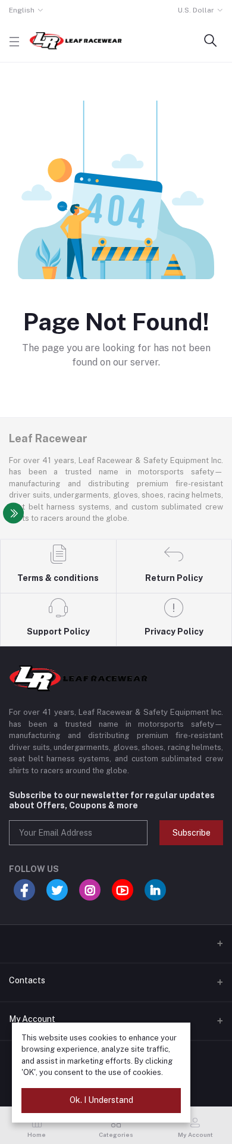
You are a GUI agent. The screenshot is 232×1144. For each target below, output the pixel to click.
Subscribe (192, 832)
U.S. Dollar (196, 10)
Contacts (27, 980)
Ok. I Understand (101, 1100)
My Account (32, 1019)
